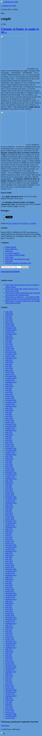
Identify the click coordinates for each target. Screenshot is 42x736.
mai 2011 (8, 680)
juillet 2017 (9, 531)
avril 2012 (9, 658)
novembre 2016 (10, 547)
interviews (9, 251)
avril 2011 (8, 682)
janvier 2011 (9, 688)
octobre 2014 (10, 597)
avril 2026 (9, 320)
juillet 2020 (9, 458)
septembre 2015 (11, 575)
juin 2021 (8, 436)
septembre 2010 (11, 696)
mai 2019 (8, 487)
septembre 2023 (11, 382)
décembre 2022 (10, 400)
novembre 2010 (10, 692)
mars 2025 (9, 346)
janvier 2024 (9, 374)
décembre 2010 (10, 690)
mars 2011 (9, 684)
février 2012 (9, 662)
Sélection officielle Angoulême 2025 (18, 263)
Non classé (9, 257)
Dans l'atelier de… (11, 249)
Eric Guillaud (13, 223)
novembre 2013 (10, 619)
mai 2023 (8, 390)
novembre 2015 (10, 571)
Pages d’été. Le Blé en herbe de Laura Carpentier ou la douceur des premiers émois (22, 294)
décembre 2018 (10, 497)
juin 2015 (8, 581)
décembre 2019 (10, 473)
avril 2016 (9, 561)
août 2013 (8, 625)
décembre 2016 (10, 545)
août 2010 (8, 698)
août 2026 (8, 312)
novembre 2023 (10, 378)
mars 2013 (9, 635)
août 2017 (8, 529)
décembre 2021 (10, 424)
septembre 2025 (11, 334)
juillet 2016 (9, 555)
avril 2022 (9, 416)
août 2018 (8, 505)
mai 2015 (8, 583)
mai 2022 (8, 414)
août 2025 (8, 336)
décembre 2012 (10, 641)
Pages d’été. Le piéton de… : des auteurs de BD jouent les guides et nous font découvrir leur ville (22, 298)
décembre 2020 (10, 448)
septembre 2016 (11, 551)
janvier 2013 (9, 639)
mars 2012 (9, 660)
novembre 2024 (10, 354)
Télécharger (5, 726)
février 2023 (9, 396)
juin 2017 (8, 533)
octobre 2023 (10, 380)
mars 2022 (9, 418)
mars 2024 (9, 370)
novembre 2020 (10, 450)
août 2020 (8, 456)
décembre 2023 (10, 376)
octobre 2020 (10, 452)
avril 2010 (9, 706)
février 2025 (9, 348)
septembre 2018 (11, 503)
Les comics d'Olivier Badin (15, 255)
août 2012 (8, 650)
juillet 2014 (9, 603)
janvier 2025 (9, 350)
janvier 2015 (9, 591)
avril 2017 (9, 537)
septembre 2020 (11, 454)
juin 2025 (8, 340)
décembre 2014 (10, 593)
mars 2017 (9, 539)
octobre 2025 (10, 332)
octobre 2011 (10, 670)
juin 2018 (8, 509)
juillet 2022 (9, 410)
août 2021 (8, 432)
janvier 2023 (9, 398)
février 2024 (9, 372)
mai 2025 (8, 342)
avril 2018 (9, 513)
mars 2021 (9, 442)
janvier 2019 (9, 495)
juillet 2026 (9, 314)
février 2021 (9, 444)
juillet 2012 (9, 652)
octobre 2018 (10, 501)
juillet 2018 (9, 507)
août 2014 (8, 601)
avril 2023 (9, 392)
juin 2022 (8, 412)
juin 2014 (8, 605)
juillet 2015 (9, 579)
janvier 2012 (9, 664)
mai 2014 (8, 607)
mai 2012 (8, 656)
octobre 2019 (10, 477)
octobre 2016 (10, 549)
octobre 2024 (10, 356)
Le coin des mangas (12, 253)
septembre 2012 (11, 648)
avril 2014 (9, 609)
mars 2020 (9, 467)
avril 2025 (9, 344)
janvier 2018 (9, 519)
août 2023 (8, 384)
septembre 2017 (11, 527)
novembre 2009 (10, 716)
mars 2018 (9, 515)
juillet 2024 (9, 362)
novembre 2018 (10, 499)
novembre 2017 (10, 523)
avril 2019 (9, 489)
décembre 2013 (10, 617)
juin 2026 (8, 316)
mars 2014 (9, 611)
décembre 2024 (10, 352)
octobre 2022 (10, 404)
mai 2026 (8, 318)
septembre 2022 (11, 406)
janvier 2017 (9, 543)
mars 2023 (9, 394)
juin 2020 (8, 460)
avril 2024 (9, 368)
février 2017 (9, 541)
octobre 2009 (10, 718)
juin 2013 (8, 629)
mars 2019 (9, 491)
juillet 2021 (9, 434)
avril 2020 (9, 464)
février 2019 (9, 493)
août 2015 (8, 577)
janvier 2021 (9, 446)
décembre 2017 (10, 521)
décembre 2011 (10, 666)
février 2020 (9, 469)
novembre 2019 (10, 475)
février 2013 (9, 637)
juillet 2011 (9, 676)
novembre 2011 (10, 668)
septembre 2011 (10, 672)
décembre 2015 (10, 569)
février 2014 (9, 613)
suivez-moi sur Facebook (10, 272)
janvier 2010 (9, 712)
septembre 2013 (11, 623)
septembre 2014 (11, 599)
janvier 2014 (9, 615)
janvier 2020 (9, 471)
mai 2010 (8, 704)
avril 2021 (9, 440)
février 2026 (9, 324)
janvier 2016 (9, 567)
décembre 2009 (10, 714)
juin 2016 (8, 557)
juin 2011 (8, 678)
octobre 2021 (10, 428)
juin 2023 (8, 388)
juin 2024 (8, 364)
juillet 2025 (9, 338)
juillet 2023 (9, 386)
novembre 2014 (10, 595)
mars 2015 (9, 587)
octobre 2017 (10, 525)
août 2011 (8, 674)
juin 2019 (8, 485)
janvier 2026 (9, 326)
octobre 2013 (10, 621)
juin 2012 (8, 654)
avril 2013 (9, 633)
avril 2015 (9, 585)
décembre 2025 (10, 328)
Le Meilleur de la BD (8, 6)
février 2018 (9, 517)
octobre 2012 (10, 646)
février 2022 (9, 420)
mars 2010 (9, 708)
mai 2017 (8, 535)
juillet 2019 (9, 483)
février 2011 (9, 686)
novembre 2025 (10, 330)
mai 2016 (8, 559)
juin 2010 (8, 702)
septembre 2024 (11, 358)
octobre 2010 (10, 694)
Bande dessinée (10, 247)
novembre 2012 (10, 643)
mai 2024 (8, 366)
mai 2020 (8, 462)
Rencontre (9, 261)
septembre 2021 (11, 430)
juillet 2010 (9, 700)
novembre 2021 (10, 426)
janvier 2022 (9, 422)
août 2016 (8, 553)
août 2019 (8, 481)
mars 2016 (9, 563)
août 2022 (8, 408)
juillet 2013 (9, 627)
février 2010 (9, 710)
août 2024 (8, 360)
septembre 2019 (11, 479)
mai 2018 (8, 511)
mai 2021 (8, 438)
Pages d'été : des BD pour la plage (17, 259)
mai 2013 (8, 631)
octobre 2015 (10, 573)
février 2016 (9, 565)
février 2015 (9, 589)
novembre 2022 (10, 402)
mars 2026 (9, 322)
